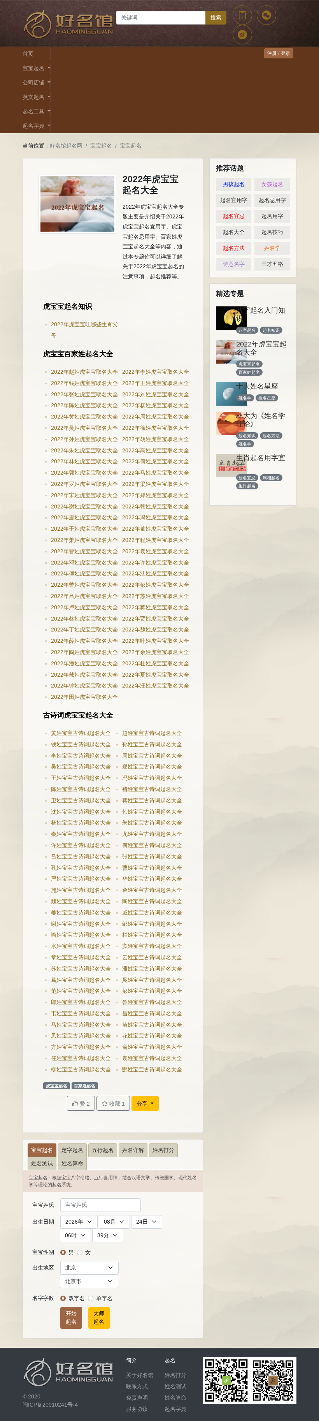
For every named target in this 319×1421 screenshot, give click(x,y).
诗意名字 (234, 264)
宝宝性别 (43, 1252)
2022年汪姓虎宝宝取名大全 (155, 685)
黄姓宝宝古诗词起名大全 (81, 733)
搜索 (215, 17)
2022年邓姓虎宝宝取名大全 (84, 562)
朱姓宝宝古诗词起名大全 (152, 823)
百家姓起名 (84, 1085)
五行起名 (103, 1150)
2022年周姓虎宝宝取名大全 (155, 416)
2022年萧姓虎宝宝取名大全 (84, 540)
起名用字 (272, 216)
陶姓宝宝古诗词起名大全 (152, 901)
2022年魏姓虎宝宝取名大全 (155, 629)
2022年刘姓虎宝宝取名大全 (155, 394)
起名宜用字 (233, 200)
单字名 (104, 1298)
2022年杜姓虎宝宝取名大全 (155, 663)
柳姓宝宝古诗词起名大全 (81, 1069)
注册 (272, 53)
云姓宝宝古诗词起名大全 (152, 957)
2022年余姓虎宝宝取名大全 (155, 652)
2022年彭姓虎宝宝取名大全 (155, 585)
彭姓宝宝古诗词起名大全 (152, 991)
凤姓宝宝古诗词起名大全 (81, 1035)
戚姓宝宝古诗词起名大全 (152, 912)
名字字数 (43, 1298)
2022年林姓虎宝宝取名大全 (84, 461)
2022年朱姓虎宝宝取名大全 (84, 450)
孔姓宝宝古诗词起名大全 (81, 868)
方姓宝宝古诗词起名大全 (81, 1047)
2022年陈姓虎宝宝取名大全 (84, 405)
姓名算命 (72, 1163)
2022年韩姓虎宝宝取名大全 (155, 506)
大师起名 (98, 1317)
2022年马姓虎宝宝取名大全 (155, 473)
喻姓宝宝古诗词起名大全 (81, 935)
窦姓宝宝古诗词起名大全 (152, 946)
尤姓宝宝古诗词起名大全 (152, 834)
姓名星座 (266, 398)
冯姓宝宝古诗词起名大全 (152, 778)
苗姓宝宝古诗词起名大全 (152, 1025)
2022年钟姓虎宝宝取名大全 (84, 685)
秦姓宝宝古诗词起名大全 (81, 834)
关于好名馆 (139, 1375)
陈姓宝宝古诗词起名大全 (81, 789)
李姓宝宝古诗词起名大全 (81, 756)
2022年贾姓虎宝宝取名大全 (155, 619)
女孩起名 (272, 184)
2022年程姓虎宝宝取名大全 (155, 540)
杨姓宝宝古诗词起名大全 (81, 823)
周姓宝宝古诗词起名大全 (152, 756)
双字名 (76, 1298)
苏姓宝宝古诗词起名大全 (81, 969)
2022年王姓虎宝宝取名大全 (155, 383)
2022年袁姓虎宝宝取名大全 (155, 551)
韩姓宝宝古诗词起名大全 (152, 812)
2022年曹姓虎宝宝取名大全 (84, 551)
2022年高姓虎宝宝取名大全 (155, 450)
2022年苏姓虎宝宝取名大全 (155, 596)
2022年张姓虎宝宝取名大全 (84, 394)
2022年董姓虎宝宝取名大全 (155, 529)
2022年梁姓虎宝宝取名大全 (155, 484)
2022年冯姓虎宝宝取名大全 (155, 517)
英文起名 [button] (34, 97)
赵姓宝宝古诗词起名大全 (152, 733)
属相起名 (271, 477)
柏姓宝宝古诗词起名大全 (152, 935)
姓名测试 (42, 1163)
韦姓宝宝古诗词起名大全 (81, 1013)
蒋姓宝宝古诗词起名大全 (152, 800)
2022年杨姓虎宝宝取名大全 (155, 405)
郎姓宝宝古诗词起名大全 (81, 1002)
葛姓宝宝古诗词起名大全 (81, 980)
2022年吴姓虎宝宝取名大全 (84, 428)
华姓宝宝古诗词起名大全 (152, 879)
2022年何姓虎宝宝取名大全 (155, 461)
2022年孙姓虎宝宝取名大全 (84, 439)
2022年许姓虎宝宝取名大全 (155, 562)
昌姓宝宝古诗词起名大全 (152, 1013)
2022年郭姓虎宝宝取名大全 (84, 473)
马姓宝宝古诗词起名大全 (81, 1025)
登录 (285, 53)
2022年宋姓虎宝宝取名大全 (84, 495)
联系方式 (137, 1386)
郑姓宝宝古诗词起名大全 (152, 766)
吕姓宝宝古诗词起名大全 (81, 856)
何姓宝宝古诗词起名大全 (152, 845)
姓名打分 (163, 1150)
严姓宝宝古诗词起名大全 (81, 879)
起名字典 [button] (34, 126)
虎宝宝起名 (56, 1085)
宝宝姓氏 (43, 1205)
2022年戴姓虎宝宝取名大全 (84, 675)
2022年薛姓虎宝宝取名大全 (84, 641)
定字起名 (72, 1150)
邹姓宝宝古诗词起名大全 (152, 924)
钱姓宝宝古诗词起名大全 (81, 744)
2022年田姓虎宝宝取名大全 (84, 697)
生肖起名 (247, 486)
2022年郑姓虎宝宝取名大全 (155, 495)
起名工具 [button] (34, 111)
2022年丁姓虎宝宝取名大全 (84, 629)
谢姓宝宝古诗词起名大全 (81, 924)
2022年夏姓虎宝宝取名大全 (155, 675)
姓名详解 (133, 1150)
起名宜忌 (234, 216)
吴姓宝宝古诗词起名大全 (81, 766)
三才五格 (272, 264)
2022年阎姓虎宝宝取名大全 (84, 652)
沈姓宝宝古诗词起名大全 (81, 812)
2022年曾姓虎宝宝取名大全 (84, 585)
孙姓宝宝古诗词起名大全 (152, 744)
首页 (28, 54)
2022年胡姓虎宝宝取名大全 (155, 439)
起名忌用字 (272, 200)
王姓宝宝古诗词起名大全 (81, 778)
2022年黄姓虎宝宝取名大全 (84, 416)
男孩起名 (234, 184)
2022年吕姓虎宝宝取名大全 (84, 596)
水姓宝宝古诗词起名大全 (81, 946)
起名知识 (271, 330)
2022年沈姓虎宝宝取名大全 (155, 573)
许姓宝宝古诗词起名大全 (81, 845)
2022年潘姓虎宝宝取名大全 (84, 663)
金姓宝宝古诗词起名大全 (152, 890)
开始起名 (71, 1317)
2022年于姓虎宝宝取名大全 (84, 529)
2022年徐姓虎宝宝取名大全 (155, 428)
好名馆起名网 (66, 145)
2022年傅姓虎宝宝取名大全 (84, 573)
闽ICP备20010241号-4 (50, 1405)
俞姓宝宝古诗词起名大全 (152, 1047)
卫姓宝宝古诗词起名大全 (81, 800)
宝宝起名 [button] (34, 68)
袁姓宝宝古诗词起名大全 (152, 1058)
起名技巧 (272, 232)
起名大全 (234, 232)
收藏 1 (116, 1104)
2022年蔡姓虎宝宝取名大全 (84, 619)
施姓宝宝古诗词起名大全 (81, 890)
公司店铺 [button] (34, 82)
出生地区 (43, 1267)
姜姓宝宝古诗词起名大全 (81, 912)
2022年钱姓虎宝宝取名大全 (84, 383)
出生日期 (43, 1222)
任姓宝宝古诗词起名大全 (81, 1058)
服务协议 (137, 1409)
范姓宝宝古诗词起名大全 (81, 991)
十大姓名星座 (257, 386)
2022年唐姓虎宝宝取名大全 (84, 517)
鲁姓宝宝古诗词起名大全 (152, 1002)
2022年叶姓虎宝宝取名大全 (155, 641)
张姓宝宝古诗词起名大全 (152, 856)
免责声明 (137, 1398)
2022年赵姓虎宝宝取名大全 (84, 372)
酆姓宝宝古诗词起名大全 (152, 1069)
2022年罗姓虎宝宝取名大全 (84, 484)
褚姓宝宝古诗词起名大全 (152, 789)
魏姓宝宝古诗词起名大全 (81, 901)
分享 (143, 1104)
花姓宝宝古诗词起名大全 (152, 1035)
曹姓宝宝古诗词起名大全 (152, 868)
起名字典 (175, 1409)
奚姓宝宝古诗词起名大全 (152, 980)
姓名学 (272, 248)
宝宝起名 (101, 145)
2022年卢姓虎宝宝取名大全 (84, 607)
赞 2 (84, 1104)
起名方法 (234, 248)
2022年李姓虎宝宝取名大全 (155, 372)
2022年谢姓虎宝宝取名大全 (84, 506)
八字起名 (247, 330)
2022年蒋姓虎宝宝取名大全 (155, 607)
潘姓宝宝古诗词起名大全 (152, 969)
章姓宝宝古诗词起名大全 (81, 957)
